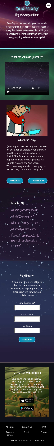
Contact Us (27, 427)
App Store (15, 180)
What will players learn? (23, 229)
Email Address (27, 302)
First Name (27, 314)
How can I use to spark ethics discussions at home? (25, 240)
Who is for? (22, 216)
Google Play (38, 180)
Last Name (27, 326)
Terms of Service (10, 433)
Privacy (44, 432)
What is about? (24, 210)
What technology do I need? (25, 223)
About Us (10, 427)
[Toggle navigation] (48, 5)
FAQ (44, 427)
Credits (27, 432)
